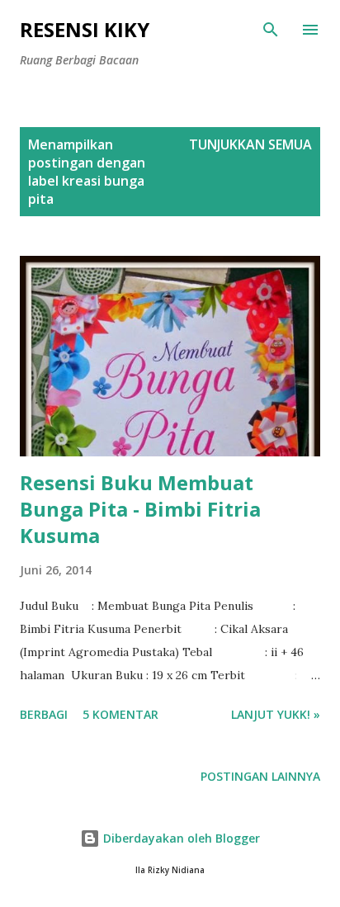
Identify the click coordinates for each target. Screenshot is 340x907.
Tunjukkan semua (250, 144)
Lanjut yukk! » (275, 714)
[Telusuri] (271, 30)
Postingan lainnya (260, 776)
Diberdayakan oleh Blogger (180, 838)
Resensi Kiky (84, 29)
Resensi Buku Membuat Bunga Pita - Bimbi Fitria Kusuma (140, 509)
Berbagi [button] (44, 714)
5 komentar (120, 714)
